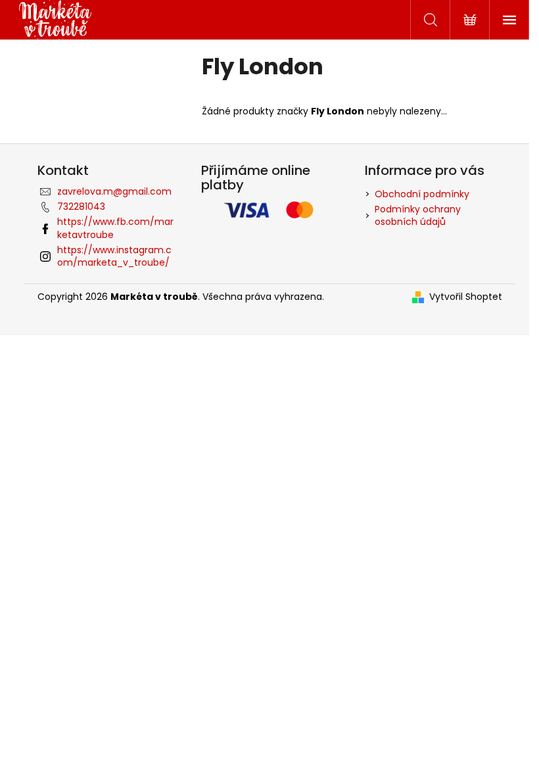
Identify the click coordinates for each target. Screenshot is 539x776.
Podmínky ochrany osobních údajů (418, 215)
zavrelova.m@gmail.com (114, 191)
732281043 (81, 206)
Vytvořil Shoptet (465, 297)
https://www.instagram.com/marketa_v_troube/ (114, 256)
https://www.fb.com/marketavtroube (115, 228)
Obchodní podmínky (422, 194)
